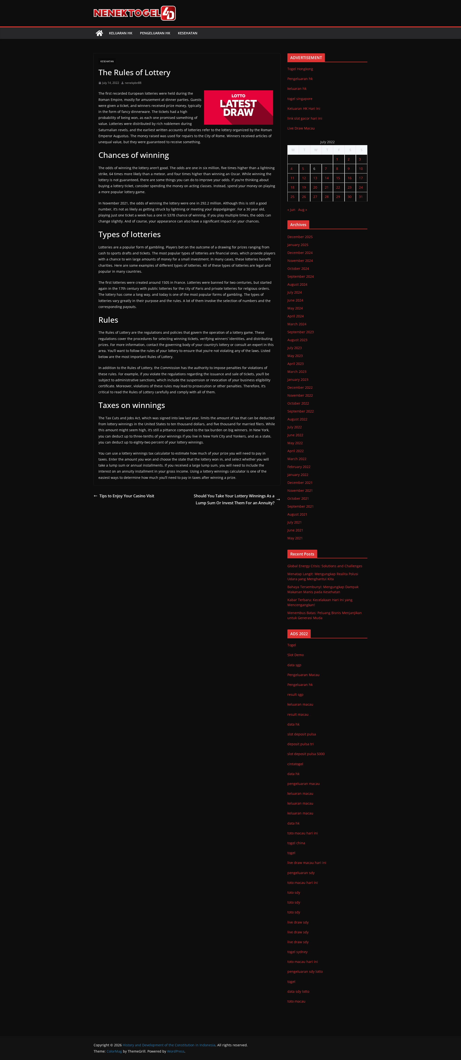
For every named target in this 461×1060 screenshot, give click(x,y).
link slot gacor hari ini (304, 118)
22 (338, 187)
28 (327, 196)
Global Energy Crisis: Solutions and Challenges (324, 566)
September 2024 (300, 276)
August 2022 (297, 419)
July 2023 (294, 347)
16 (350, 178)
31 (361, 196)
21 (327, 187)
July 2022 (294, 427)
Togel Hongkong (300, 69)
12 (304, 178)
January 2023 (297, 379)
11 (292, 178)
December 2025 (300, 236)
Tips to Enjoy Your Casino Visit (126, 496)
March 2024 (296, 324)
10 (361, 168)
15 (338, 178)
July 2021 (294, 522)
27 (315, 196)
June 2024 (295, 300)
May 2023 (295, 355)
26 (304, 196)
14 (327, 178)
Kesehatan (187, 33)
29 (338, 196)
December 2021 (300, 482)
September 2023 (300, 332)
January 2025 (297, 244)
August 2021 (297, 514)
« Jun (291, 209)
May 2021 (295, 538)
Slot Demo (295, 655)
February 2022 (298, 466)
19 (304, 187)
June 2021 (295, 530)
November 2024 (300, 260)
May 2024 (295, 308)
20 (315, 187)
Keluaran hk (120, 33)
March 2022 (296, 458)
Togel (291, 645)
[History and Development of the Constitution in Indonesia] (99, 33)
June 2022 (295, 435)
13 (315, 178)
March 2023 (296, 371)
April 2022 (295, 451)
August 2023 (297, 340)
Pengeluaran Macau (303, 674)
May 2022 (295, 443)
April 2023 (295, 363)
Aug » (302, 209)
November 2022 (300, 395)
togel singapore (299, 98)
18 (292, 187)
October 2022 (298, 403)
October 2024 (298, 268)
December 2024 (300, 252)
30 (350, 196)
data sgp (294, 665)
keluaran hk (296, 88)
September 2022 (300, 411)
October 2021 (298, 498)
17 (361, 178)
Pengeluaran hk (155, 33)
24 (361, 187)
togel (291, 981)
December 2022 (300, 387)
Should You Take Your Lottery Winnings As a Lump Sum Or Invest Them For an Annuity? (234, 499)
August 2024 (297, 284)
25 (292, 196)
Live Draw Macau (301, 128)
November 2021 (300, 490)
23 (350, 187)
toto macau (296, 1001)
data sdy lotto (298, 991)
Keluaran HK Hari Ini (303, 108)
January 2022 (297, 474)
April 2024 (295, 316)
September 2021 (300, 506)
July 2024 (294, 292)
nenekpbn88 (133, 83)
